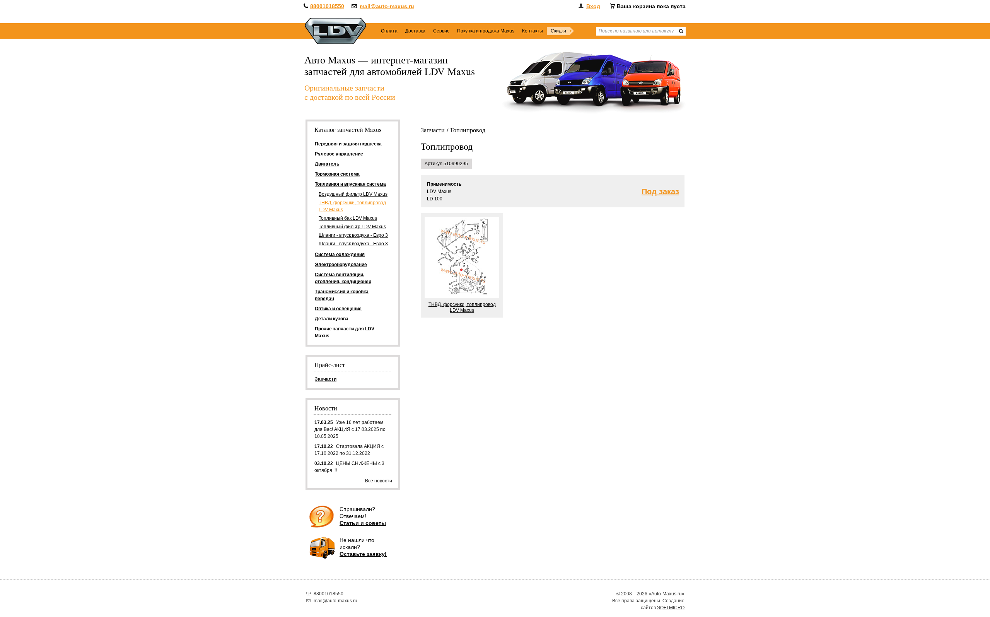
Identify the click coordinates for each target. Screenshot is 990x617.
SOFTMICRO (670, 607)
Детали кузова (331, 318)
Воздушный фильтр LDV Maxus (353, 194)
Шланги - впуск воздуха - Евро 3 (353, 235)
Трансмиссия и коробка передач (342, 295)
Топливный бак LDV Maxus (348, 218)
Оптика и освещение (338, 308)
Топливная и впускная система (350, 184)
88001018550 (327, 6)
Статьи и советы (363, 523)
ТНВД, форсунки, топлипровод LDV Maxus (352, 206)
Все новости (378, 481)
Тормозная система (337, 174)
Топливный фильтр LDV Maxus (352, 226)
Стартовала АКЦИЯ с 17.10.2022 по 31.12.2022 (349, 450)
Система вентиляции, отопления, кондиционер (343, 278)
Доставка (415, 31)
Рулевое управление (339, 154)
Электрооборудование (341, 264)
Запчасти (433, 130)
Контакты (532, 31)
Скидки (558, 31)
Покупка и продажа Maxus (485, 31)
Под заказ (660, 191)
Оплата (389, 31)
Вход (593, 6)
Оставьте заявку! (363, 554)
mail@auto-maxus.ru (387, 6)
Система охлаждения (340, 254)
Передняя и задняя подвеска (348, 144)
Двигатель (327, 164)
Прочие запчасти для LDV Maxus (344, 332)
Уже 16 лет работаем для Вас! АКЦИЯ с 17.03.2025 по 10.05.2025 (350, 429)
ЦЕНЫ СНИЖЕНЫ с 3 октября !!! (349, 467)
